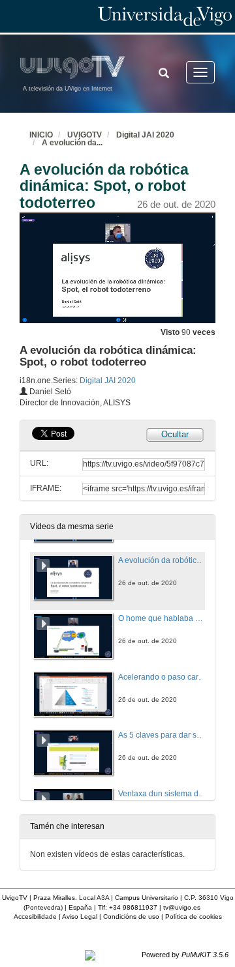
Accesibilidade (35, 916)
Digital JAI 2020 (145, 134)
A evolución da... (72, 142)
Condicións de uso (131, 916)
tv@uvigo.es (181, 907)
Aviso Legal (79, 916)
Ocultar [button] (175, 434)
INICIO (41, 134)
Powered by (185, 955)
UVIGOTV (84, 134)
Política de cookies (193, 916)
